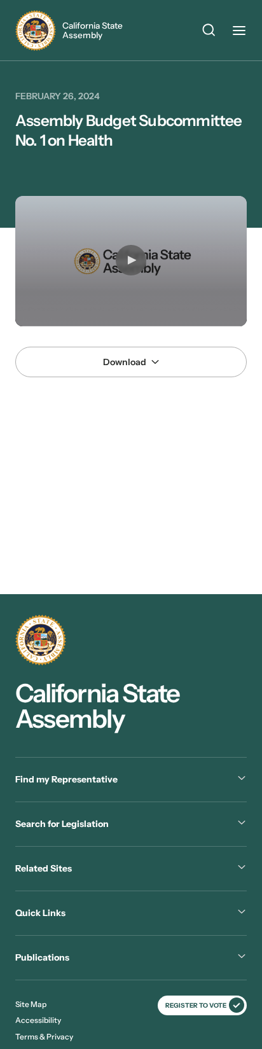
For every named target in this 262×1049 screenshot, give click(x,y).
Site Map (30, 1004)
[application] (131, 261)
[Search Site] (208, 32)
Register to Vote (195, 1005)
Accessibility (38, 1020)
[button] (131, 260)
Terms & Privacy (44, 1036)
